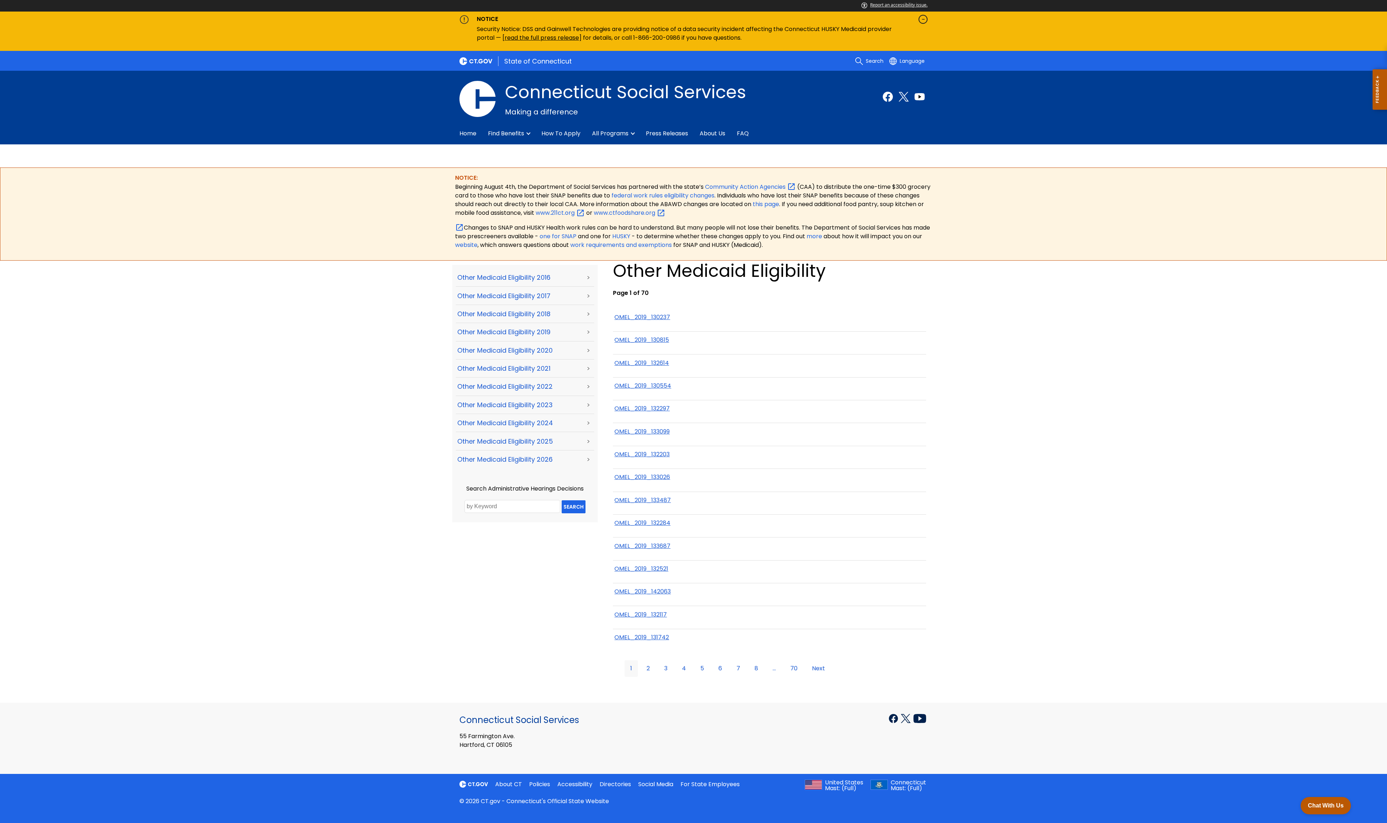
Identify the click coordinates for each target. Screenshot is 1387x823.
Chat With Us (1326, 805)
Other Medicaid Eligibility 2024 (505, 422)
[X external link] (906, 718)
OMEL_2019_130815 (641, 340)
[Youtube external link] (920, 97)
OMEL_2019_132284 (642, 523)
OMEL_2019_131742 (641, 637)
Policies (539, 784)
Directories (615, 784)
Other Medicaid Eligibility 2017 (503, 295)
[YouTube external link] (919, 718)
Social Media (655, 784)
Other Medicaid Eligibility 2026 (505, 459)
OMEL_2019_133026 (642, 477)
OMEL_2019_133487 (642, 500)
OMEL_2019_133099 (642, 431)
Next (818, 668)
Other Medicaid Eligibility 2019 (503, 331)
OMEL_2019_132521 (641, 569)
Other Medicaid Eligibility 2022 (505, 386)
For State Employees (710, 784)
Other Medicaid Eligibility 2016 (503, 277)
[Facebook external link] (888, 97)
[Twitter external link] (904, 97)
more (815, 236)
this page (765, 204)
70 (794, 668)
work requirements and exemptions (621, 245)
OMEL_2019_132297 (642, 408)
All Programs (610, 133)
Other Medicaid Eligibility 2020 (505, 350)
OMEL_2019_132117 (640, 614)
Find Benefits (506, 133)
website (466, 245)
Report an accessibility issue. (899, 5)
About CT (508, 784)
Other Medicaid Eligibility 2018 (503, 313)
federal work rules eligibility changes (663, 195)
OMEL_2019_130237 (642, 317)
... (774, 668)
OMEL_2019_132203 (642, 454)
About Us (712, 133)
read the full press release (542, 38)
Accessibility (574, 784)
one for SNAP (558, 236)
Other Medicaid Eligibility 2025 (505, 441)
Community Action (746, 187)
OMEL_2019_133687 (642, 546)
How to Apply (560, 133)
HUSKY (622, 236)
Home (467, 133)
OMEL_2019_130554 (642, 386)
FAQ (743, 133)
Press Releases (667, 133)
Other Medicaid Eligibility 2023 (505, 404)
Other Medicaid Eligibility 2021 (503, 368)
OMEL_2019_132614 (641, 363)
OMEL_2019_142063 (642, 591)
